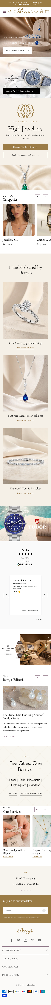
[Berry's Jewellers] (25, 933)
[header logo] (25, 12)
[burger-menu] (4, 11)
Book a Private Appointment (23, 155)
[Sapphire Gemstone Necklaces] (25, 383)
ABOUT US (13, 793)
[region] (25, 595)
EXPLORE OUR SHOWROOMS (31, 793)
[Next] (47, 3)
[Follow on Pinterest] (32, 940)
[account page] (41, 12)
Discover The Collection (23, 147)
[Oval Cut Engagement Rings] (25, 310)
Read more (9, 736)
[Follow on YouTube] (39, 940)
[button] (48, 221)
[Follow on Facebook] (11, 940)
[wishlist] (36, 12)
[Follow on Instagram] (25, 940)
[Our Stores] (15, 12)
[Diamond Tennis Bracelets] (25, 456)
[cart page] (47, 12)
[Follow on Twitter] (18, 940)
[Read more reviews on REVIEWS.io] (25, 565)
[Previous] (3, 3)
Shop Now (7, 244)
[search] (10, 11)
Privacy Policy (36, 918)
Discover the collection (25, 348)
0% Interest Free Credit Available (25, 3)
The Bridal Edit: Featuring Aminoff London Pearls (23, 716)
